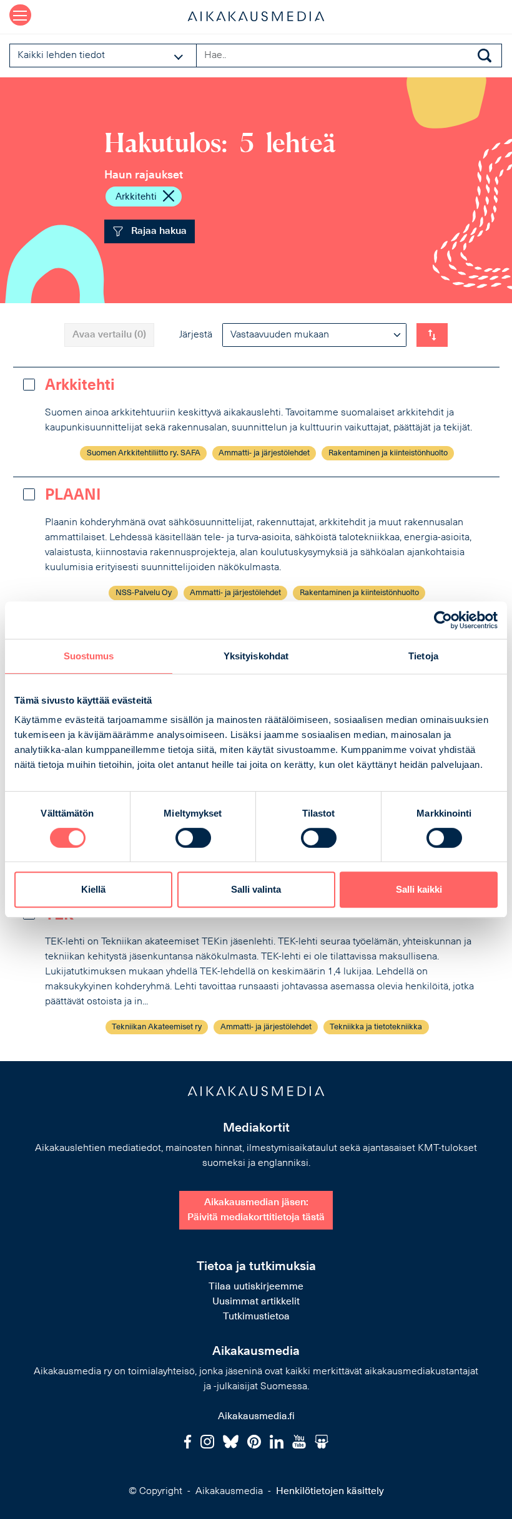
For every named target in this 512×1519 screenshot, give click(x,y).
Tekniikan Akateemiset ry (157, 1027)
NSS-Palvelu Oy (144, 593)
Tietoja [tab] (423, 656)
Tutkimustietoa (256, 1317)
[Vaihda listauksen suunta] (432, 335)
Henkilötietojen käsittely (330, 1492)
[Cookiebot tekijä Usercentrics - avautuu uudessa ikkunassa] (443, 620)
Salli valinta (256, 889)
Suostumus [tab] (89, 656)
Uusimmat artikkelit (256, 1302)
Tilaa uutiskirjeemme (256, 1287)
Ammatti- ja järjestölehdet (264, 453)
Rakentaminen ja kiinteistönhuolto (388, 453)
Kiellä (93, 889)
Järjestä (195, 335)
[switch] (193, 838)
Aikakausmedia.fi (256, 1417)
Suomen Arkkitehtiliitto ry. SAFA (143, 453)
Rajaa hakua (158, 231)
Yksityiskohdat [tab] (256, 656)
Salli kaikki (419, 889)
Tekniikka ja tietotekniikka (376, 1027)
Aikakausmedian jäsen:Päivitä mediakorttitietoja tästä (256, 1210)
